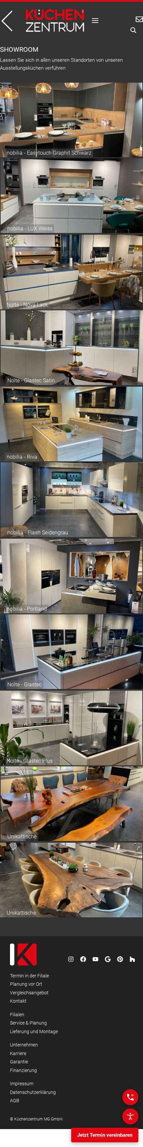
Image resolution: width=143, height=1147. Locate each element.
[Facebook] (83, 959)
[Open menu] (95, 20)
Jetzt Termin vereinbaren (104, 1135)
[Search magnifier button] (131, 30)
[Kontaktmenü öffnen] (130, 1097)
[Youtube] (95, 959)
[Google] (108, 959)
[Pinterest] (120, 959)
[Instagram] (71, 959)
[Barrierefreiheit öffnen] (130, 1116)
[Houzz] (132, 959)
